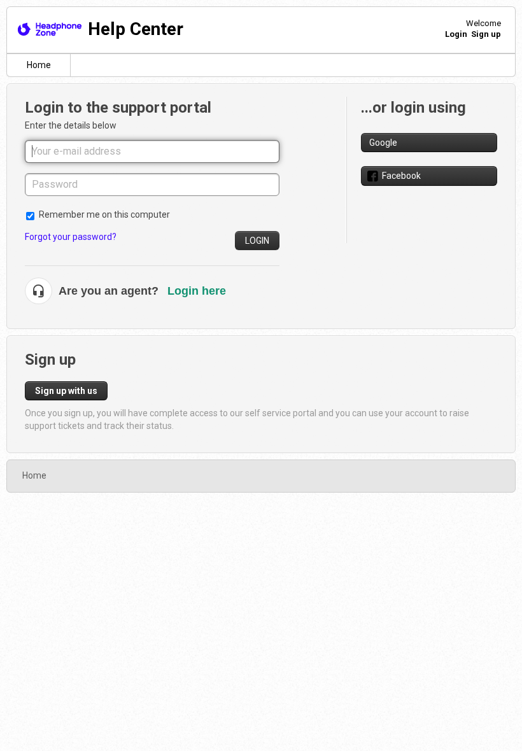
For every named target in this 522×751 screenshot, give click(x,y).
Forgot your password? (70, 237)
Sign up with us (66, 391)
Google (383, 142)
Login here (196, 290)
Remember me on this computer (104, 214)
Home (39, 65)
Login (257, 240)
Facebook (401, 176)
